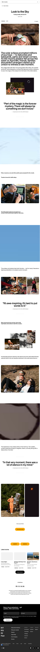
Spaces (13, 632)
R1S (2, 630)
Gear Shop (13, 634)
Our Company (14, 637)
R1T (2, 628)
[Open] (37, 2)
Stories (12, 639)
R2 (2, 633)
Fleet (2, 636)
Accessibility (30, 643)
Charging (26, 633)
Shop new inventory (15, 627)
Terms (13, 643)
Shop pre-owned (15, 630)
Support (36, 629)
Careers (31, 631)
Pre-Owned (26, 629)
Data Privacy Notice (15, 617)
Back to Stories (6, 5)
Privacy (17, 643)
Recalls (25, 643)
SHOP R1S (25, 544)
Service (25, 637)
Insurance (26, 635)
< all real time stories (20, 529)
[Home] (4, 2)
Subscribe (8, 620)
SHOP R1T (15, 544)
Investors (31, 629)
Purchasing (26, 631)
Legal (21, 643)
